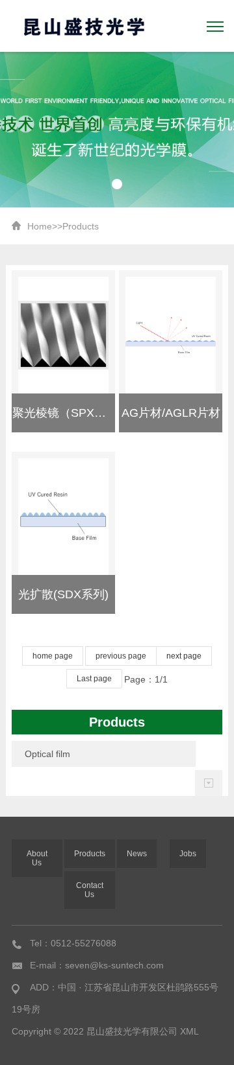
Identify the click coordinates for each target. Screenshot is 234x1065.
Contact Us (89, 890)
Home (39, 226)
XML (189, 1031)
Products (80, 226)
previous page (121, 656)
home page (52, 656)
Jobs (187, 853)
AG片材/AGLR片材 (171, 412)
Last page (94, 678)
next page (184, 656)
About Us (37, 858)
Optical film (47, 754)
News (137, 853)
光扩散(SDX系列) (63, 594)
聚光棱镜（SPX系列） (70, 412)
